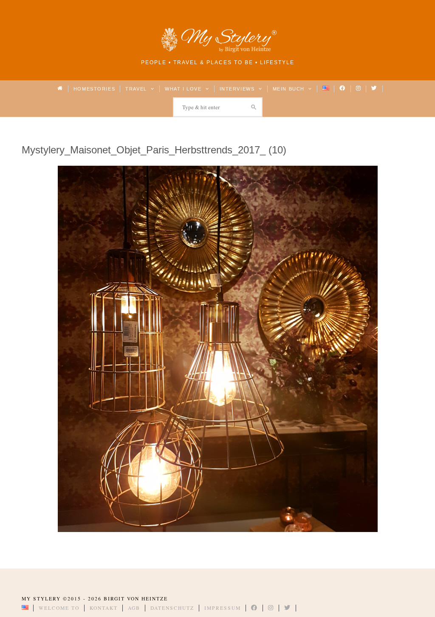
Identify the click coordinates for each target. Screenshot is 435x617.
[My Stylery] (217, 51)
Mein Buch (290, 88)
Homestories (94, 88)
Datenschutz (172, 608)
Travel (137, 88)
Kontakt (104, 608)
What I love (184, 88)
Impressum (222, 608)
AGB (134, 608)
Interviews (238, 88)
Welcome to (59, 608)
